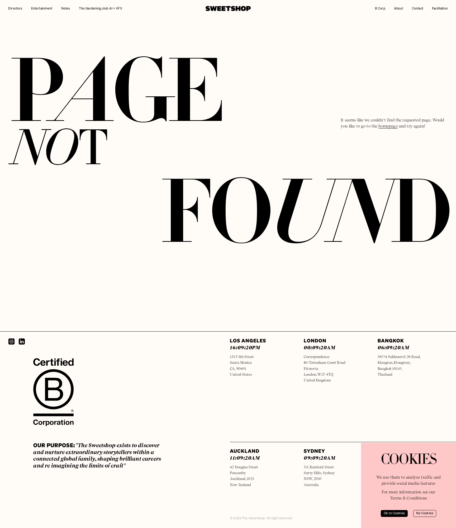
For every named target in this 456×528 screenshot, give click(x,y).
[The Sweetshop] (228, 8)
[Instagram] (11, 341)
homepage (387, 126)
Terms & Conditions (408, 498)
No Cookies (425, 513)
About (398, 8)
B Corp (380, 8)
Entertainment (42, 8)
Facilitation (440, 8)
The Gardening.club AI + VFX (100, 8)
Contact (417, 8)
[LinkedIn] (21, 341)
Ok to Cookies (394, 513)
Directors (15, 8)
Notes (65, 8)
